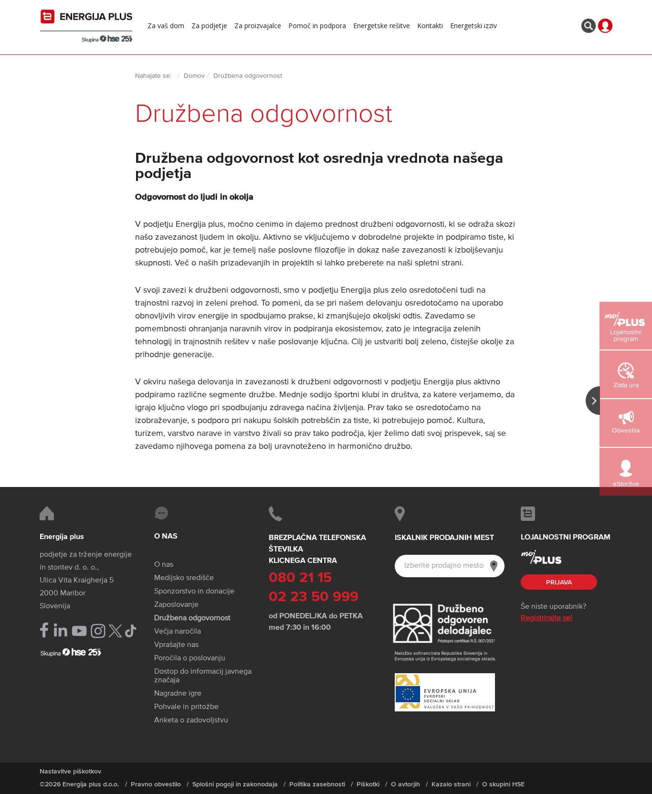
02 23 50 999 (313, 597)
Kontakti (430, 25)
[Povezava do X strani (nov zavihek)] (115, 631)
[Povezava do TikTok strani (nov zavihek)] (130, 630)
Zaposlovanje (176, 605)
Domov (194, 76)
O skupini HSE (503, 784)
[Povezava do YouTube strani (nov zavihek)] (79, 631)
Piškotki (368, 784)
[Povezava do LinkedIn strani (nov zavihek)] (60, 630)
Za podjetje (209, 25)
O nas (163, 565)
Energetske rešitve (381, 25)
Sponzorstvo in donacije (194, 591)
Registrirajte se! (546, 618)
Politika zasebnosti (317, 784)
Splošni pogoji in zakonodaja (235, 784)
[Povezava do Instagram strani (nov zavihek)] (98, 631)
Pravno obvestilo (156, 784)
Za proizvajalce (257, 25)
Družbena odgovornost (192, 618)
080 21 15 (300, 578)
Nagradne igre (177, 694)
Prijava (559, 582)
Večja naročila (177, 631)
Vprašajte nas (176, 645)
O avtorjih (405, 784)
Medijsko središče (184, 578)
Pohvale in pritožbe (186, 707)
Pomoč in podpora (317, 25)
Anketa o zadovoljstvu (191, 720)
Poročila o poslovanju (189, 658)
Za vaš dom (165, 25)
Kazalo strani (451, 784)
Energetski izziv (473, 25)
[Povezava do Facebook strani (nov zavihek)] (44, 630)
